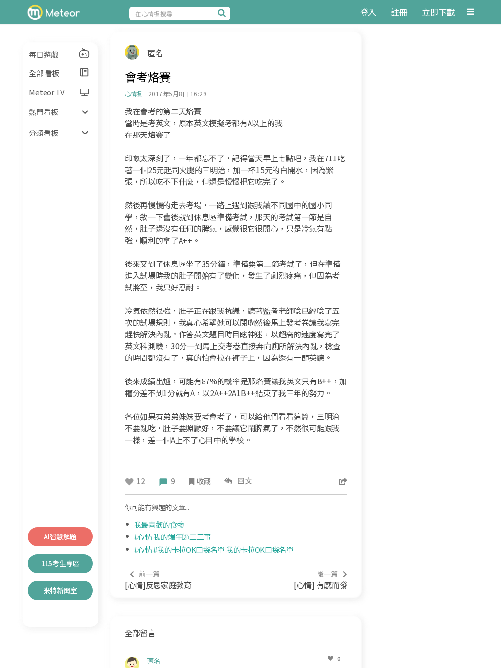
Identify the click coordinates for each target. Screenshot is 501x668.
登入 (368, 12)
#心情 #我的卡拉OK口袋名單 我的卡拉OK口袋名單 (214, 549)
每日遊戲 (43, 54)
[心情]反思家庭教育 (158, 580)
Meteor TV (46, 92)
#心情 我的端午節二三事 (172, 537)
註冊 (399, 12)
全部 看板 (44, 73)
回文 (243, 480)
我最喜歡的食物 (159, 524)
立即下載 (438, 12)
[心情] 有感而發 (320, 580)
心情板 (133, 93)
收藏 (203, 481)
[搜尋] (223, 12)
